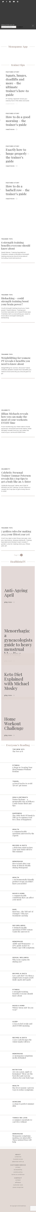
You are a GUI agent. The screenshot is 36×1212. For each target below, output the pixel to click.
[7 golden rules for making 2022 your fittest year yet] (18, 512)
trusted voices (18, 1159)
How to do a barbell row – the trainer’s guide (18, 190)
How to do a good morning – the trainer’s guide (18, 121)
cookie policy (17, 1172)
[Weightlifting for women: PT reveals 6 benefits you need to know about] (18, 339)
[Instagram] (10, 1)
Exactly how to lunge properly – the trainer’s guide (17, 155)
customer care (18, 1185)
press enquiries (18, 1187)
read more (10, 129)
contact (18, 1180)
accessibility (18, 1169)
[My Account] (14, 16)
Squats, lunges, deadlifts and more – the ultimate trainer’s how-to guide (17, 85)
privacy (18, 1167)
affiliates (18, 1182)
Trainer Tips (7, 239)
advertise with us (18, 1161)
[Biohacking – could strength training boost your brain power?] (18, 279)
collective (18, 1156)
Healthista (23, 1205)
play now (8, 602)
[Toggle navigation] (33, 25)
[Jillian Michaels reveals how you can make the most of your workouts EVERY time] (18, 394)
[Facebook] (6, 1)
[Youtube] (14, 1)
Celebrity (5, 410)
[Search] (14, 9)
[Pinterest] (17, 1)
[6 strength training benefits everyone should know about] (18, 223)
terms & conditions (18, 1174)
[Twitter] (3, 1)
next (21, 555)
